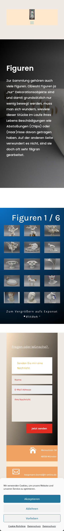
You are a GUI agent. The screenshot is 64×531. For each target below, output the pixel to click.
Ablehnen (32, 508)
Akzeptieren (32, 499)
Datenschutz (34, 526)
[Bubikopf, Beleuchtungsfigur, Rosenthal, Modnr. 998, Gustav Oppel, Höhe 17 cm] (52, 281)
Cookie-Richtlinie (17, 526)
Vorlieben (32, 518)
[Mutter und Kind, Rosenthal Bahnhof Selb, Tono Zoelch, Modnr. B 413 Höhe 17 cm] (32, 298)
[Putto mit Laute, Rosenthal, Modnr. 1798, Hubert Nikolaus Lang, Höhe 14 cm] (12, 231)
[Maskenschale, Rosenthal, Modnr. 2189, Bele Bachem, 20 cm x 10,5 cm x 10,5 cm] (12, 264)
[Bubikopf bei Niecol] (12, 298)
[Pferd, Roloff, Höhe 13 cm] (32, 281)
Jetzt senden (39, 428)
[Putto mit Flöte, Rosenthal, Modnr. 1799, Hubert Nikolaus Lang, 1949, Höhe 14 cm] (32, 231)
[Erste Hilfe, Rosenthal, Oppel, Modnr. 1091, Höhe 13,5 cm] (52, 298)
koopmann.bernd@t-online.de (40, 474)
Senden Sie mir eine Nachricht (30, 365)
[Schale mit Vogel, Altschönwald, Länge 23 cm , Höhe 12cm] (12, 281)
